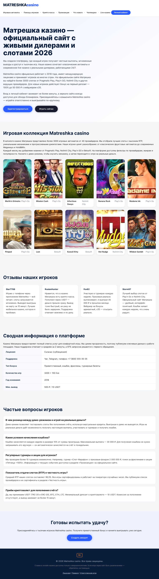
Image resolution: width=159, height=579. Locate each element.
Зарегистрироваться (17, 109)
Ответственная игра (88, 573)
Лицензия (66, 573)
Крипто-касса (48, 12)
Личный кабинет (121, 12)
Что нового (78, 12)
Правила (75, 573)
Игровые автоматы (11, 12)
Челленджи (91, 12)
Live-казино (105, 12)
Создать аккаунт (79, 537)
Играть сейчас (46, 109)
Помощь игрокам (31, 12)
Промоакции (63, 12)
